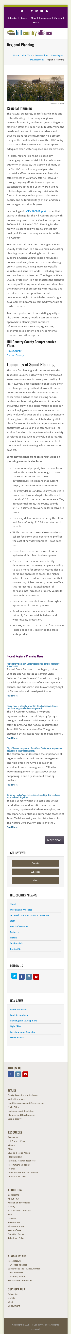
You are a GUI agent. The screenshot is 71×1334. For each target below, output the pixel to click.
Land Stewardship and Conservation (26, 1103)
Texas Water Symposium (20, 1280)
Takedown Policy (16, 1238)
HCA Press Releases (17, 1264)
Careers (58, 18)
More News (54, 840)
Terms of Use (14, 1230)
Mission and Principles (21, 909)
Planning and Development (23, 1020)
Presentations (15, 1156)
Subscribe (12, 18)
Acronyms (13, 1137)
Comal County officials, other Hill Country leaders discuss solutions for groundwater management (32, 707)
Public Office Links (17, 1176)
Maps (10, 1148)
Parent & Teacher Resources (22, 1160)
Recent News (14, 1260)
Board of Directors (19, 926)
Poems (11, 1168)
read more (12, 695)
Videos (11, 1144)
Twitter (14, 976)
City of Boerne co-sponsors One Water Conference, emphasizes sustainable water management (34, 749)
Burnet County (15, 355)
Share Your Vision (16, 1226)
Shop (33, 18)
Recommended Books (19, 1164)
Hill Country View (16, 1141)
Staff (12, 920)
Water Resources (18, 1009)
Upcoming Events (16, 1276)
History (13, 937)
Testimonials (16, 943)
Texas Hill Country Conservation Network (30, 915)
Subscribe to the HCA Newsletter (24, 1268)
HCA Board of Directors (19, 1210)
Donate (24, 18)
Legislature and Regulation (23, 1031)
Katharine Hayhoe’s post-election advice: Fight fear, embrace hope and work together (33, 796)
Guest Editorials (15, 1272)
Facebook (22, 977)
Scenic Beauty (17, 1037)
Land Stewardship (19, 1015)
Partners (14, 932)
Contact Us (15, 948)
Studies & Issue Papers (19, 1152)
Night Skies (15, 1026)
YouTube (36, 977)
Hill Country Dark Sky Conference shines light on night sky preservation (33, 665)
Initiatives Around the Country (23, 1172)
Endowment (45, 18)
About (13, 904)
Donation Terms (16, 1234)
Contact (35, 22)
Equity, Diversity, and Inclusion (23, 1095)
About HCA (13, 1198)
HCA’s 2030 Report (35, 211)
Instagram (29, 977)
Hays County (14, 350)
